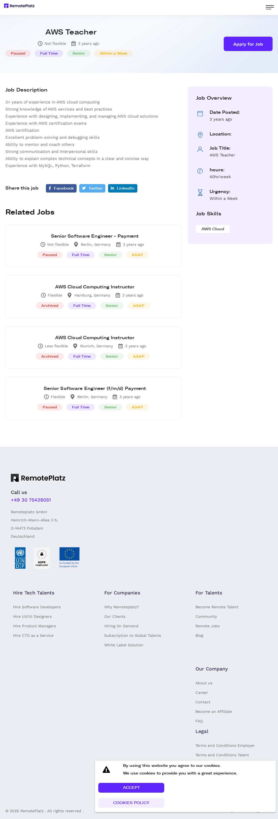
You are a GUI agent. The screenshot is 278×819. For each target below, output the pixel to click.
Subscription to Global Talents (132, 635)
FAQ (199, 721)
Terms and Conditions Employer (225, 745)
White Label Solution (123, 645)
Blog (199, 635)
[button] (131, 788)
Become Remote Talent (216, 607)
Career (201, 692)
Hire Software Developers (37, 607)
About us (203, 683)
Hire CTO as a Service (33, 635)
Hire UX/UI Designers (32, 616)
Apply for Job (248, 44)
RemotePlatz (32, 811)
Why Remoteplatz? (121, 607)
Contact (202, 702)
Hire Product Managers (34, 626)
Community (206, 616)
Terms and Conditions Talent (222, 755)
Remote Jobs (207, 626)
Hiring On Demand (121, 626)
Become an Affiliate (213, 711)
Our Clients (114, 616)
